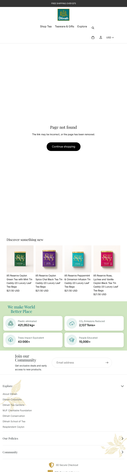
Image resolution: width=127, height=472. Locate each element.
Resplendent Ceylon (13, 426)
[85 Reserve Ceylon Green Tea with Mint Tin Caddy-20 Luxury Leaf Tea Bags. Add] (28, 267)
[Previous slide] (10, 259)
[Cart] (93, 37)
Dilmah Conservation (14, 415)
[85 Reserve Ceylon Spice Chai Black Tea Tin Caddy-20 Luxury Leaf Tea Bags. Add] (57, 267)
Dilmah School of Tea (14, 421)
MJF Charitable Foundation (17, 410)
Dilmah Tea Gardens (13, 404)
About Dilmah (10, 394)
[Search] (93, 28)
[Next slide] (30, 259)
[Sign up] (107, 362)
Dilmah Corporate (12, 399)
